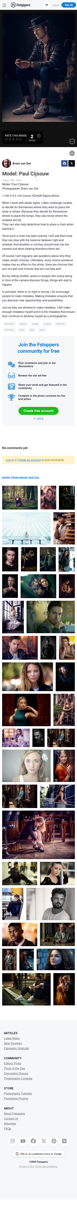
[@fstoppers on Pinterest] (54, 1140)
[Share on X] (71, 163)
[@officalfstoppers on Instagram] (12, 1140)
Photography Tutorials (18, 1093)
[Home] (20, 5)
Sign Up (69, 4)
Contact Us (11, 1118)
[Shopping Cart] (46, 4)
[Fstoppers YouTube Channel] (22, 1140)
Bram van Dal (22, 163)
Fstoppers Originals (16, 1048)
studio (47, 324)
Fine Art (60, 324)
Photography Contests (18, 1078)
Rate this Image (16, 135)
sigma (35, 324)
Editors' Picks (12, 1063)
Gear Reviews (13, 1043)
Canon (23, 324)
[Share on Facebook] (64, 163)
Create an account (29, 460)
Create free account (38, 410)
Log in (40, 418)
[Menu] (4, 5)
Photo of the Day (14, 1068)
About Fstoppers (14, 1113)
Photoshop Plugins (16, 1098)
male (42, 329)
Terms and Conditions (46, 1166)
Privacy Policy (26, 1166)
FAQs (7, 1128)
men (32, 329)
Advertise (10, 1123)
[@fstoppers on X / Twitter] (43, 1140)
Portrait (9, 324)
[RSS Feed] (64, 1140)
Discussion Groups (16, 1073)
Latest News (12, 1038)
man (22, 329)
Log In (56, 4)
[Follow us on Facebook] (33, 1140)
